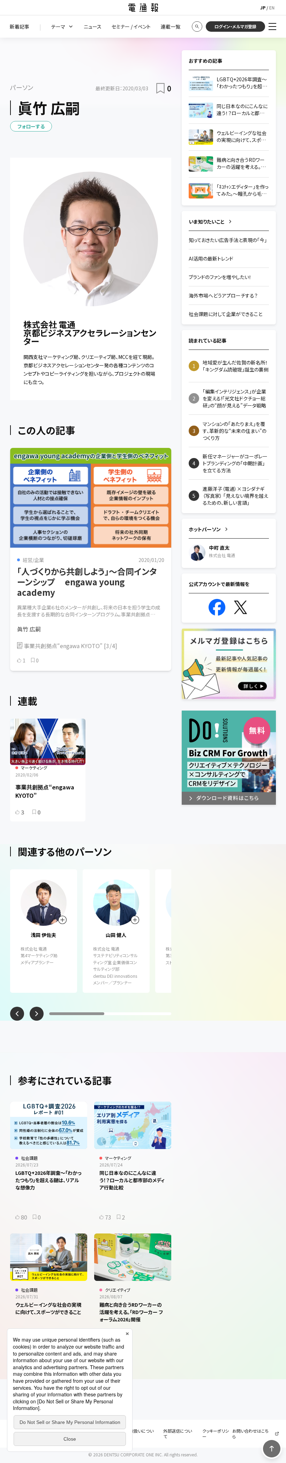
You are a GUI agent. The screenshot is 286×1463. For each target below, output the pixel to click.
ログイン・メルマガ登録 (235, 26)
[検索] (197, 26)
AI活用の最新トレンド (211, 258)
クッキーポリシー (215, 1433)
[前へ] (17, 1014)
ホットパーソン (205, 529)
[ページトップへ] (271, 1448)
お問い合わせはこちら (250, 1433)
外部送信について (177, 1433)
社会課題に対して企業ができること (225, 313)
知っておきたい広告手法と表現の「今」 (228, 240)
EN (271, 7)
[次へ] (37, 1014)
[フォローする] (62, 920)
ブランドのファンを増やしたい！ (220, 276)
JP (262, 7)
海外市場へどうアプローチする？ (223, 295)
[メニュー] (272, 26)
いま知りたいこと (207, 221)
